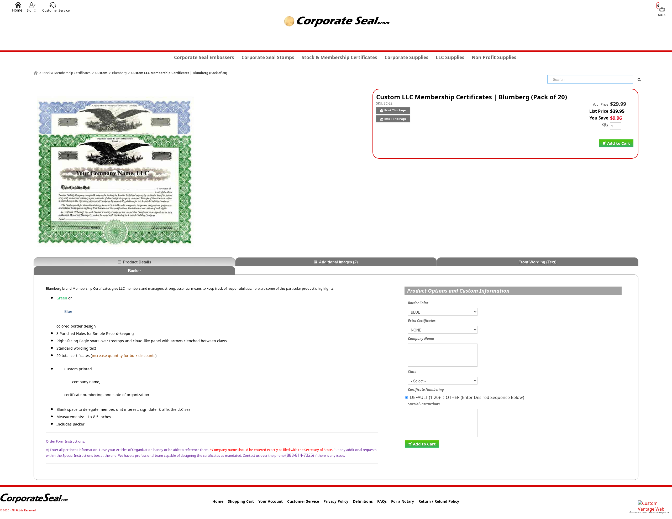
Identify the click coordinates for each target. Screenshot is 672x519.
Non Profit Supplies (494, 57)
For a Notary (402, 501)
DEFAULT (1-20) (425, 397)
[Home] (36, 73)
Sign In (32, 10)
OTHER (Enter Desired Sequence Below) (485, 397)
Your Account (270, 501)
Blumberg (119, 73)
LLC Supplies (450, 57)
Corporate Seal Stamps (268, 57)
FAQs (382, 501)
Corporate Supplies (406, 57)
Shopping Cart (241, 501)
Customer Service (56, 10)
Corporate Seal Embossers (204, 57)
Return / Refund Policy (438, 501)
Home (17, 10)
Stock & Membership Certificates (339, 57)
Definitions (363, 501)
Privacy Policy (335, 501)
